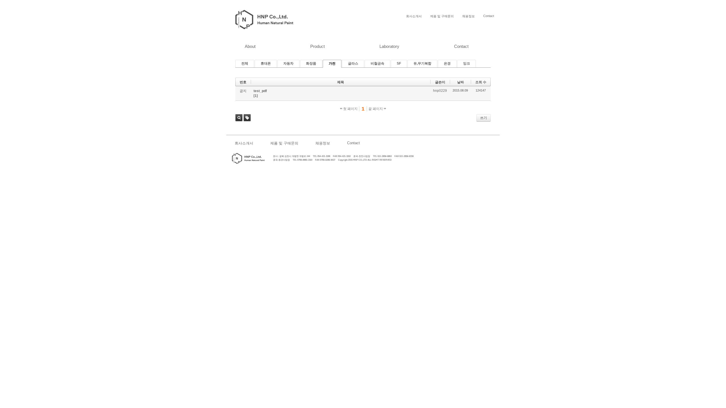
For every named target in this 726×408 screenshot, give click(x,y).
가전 (332, 63)
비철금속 (377, 63)
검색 (238, 117)
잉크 (466, 63)
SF (399, 63)
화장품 (311, 63)
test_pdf (260, 91)
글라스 (353, 63)
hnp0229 (440, 91)
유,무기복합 (422, 63)
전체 (244, 63)
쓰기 (483, 118)
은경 (447, 63)
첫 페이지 (350, 109)
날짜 (460, 82)
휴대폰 (266, 63)
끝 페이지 (376, 109)
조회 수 (480, 82)
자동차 (288, 63)
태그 (247, 117)
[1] (256, 96)
